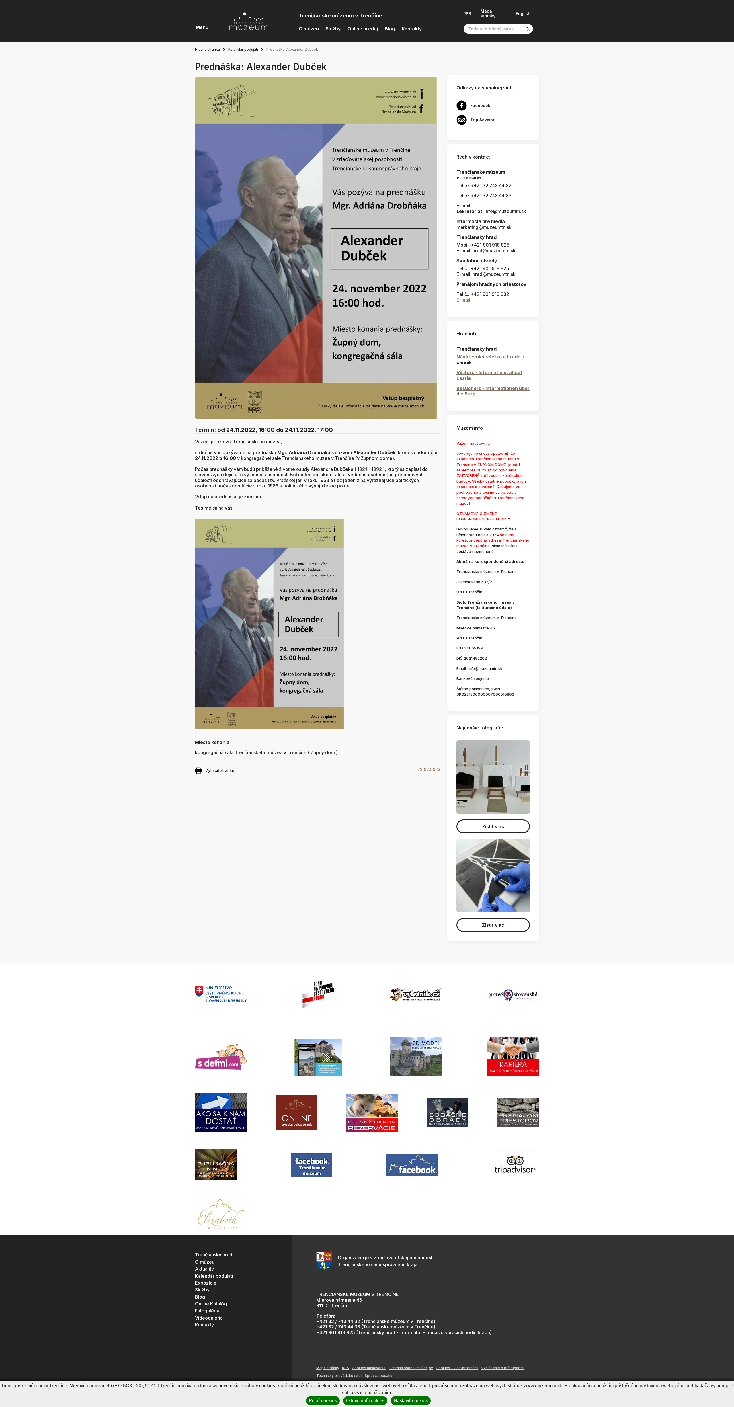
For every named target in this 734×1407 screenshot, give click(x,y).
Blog (390, 29)
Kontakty (412, 29)
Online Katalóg (211, 1304)
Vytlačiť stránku (219, 770)
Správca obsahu (378, 1375)
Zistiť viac (493, 826)
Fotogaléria (207, 1311)
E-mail (463, 300)
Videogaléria (209, 1318)
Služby (333, 29)
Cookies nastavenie (369, 1368)
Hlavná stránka (207, 49)
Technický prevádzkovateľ (339, 1375)
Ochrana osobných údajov (411, 1368)
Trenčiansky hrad (213, 1255)
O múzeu (309, 29)
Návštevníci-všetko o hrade (488, 357)
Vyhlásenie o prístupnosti (502, 1368)
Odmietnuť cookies (365, 1400)
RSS (467, 13)
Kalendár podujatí (243, 49)
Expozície (205, 1283)
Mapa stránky (488, 13)
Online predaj (363, 29)
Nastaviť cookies (411, 1400)
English (523, 13)
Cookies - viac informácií (457, 1368)
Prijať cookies (323, 1400)
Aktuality (204, 1269)
